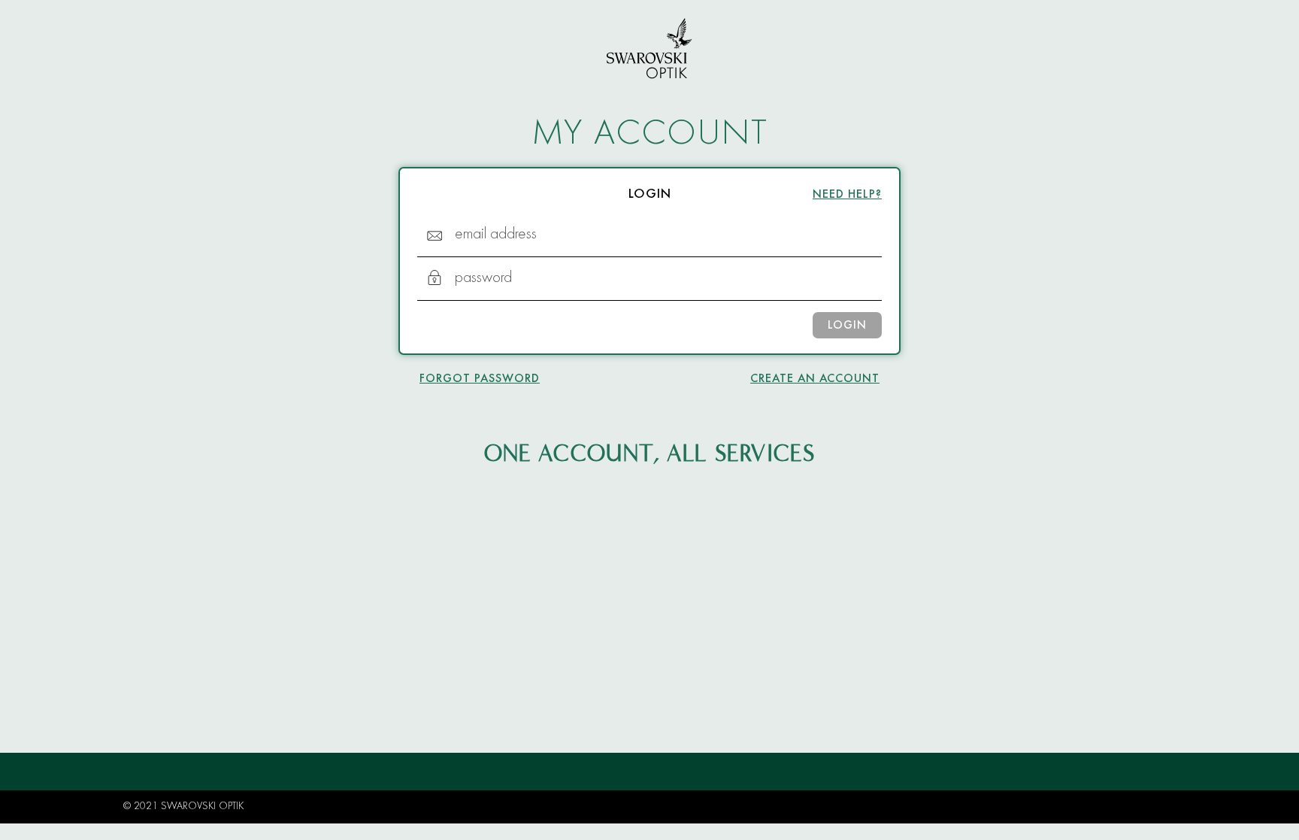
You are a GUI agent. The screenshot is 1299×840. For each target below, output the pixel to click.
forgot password (479, 379)
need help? (847, 195)
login (847, 326)
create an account (815, 379)
